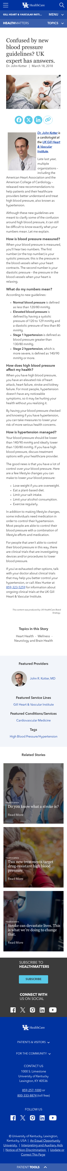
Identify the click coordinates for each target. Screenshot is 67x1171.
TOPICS (52, 23)
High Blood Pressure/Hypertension (33, 736)
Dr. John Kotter (47, 133)
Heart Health (25, 636)
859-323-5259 (15, 587)
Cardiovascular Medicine (33, 720)
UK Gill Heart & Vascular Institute (48, 147)
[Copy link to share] (48, 120)
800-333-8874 (27, 1095)
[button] (5, 5)
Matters (16, 23)
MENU (53, 14)
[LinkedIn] (42, 1010)
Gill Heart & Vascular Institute (33, 704)
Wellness (44, 636)
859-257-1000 (31, 1090)
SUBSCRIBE (33, 979)
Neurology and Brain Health (33, 640)
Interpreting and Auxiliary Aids (42, 1145)
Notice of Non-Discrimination (26, 1150)
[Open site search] (62, 5)
